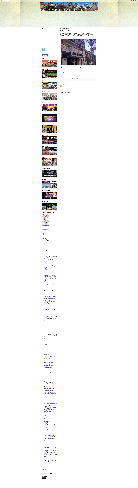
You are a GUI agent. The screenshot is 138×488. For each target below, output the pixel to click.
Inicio (79, 90)
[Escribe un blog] (75, 78)
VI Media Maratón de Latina (48, 370)
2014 (44, 234)
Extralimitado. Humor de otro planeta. (49, 394)
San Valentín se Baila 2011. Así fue (49, 461)
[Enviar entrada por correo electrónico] (72, 78)
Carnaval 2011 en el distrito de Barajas (49, 264)
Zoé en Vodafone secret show (48, 255)
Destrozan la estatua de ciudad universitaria (50, 460)
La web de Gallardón (47, 300)
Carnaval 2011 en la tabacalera (48, 364)
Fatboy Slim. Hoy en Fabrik (48, 421)
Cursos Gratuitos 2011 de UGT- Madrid (49, 309)
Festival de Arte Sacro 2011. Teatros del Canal (50, 256)
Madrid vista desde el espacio (48, 449)
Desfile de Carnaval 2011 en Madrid (49, 372)
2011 (44, 238)
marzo (45, 250)
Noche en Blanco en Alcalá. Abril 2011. (49, 315)
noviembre (45, 240)
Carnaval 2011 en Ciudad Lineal (48, 265)
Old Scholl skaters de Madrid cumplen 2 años (50, 334)
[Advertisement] (50, 18)
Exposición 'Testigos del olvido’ (48, 381)
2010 (44, 466)
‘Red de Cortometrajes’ (47, 291)
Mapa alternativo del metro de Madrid (49, 333)
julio (44, 245)
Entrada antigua (93, 90)
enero (45, 465)
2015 (44, 233)
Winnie (64, 84)
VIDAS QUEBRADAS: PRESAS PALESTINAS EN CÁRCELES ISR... (50, 408)
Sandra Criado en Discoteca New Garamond (50, 383)
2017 (44, 230)
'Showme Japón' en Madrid (48, 308)
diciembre (45, 239)
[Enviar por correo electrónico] (74, 78)
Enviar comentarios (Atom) (68, 92)
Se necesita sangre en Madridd (48, 382)
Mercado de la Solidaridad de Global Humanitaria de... (49, 355)
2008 (44, 469)
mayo (45, 248)
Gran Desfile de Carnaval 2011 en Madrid (50, 318)
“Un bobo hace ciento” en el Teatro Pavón (50, 435)
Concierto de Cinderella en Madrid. (49, 438)
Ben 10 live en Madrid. (47, 303)
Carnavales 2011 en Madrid (48, 367)
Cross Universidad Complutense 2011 (49, 402)
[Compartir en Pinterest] (78, 78)
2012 (44, 237)
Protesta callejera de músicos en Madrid (49, 392)
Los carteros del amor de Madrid (48, 459)
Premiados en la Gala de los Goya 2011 (49, 457)
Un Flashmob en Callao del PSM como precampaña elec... (49, 253)
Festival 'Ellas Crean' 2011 (47, 420)
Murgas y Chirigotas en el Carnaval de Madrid (50, 290)
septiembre (45, 243)
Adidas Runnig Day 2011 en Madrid (49, 259)
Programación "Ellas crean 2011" (48, 411)
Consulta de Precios (63, 73)
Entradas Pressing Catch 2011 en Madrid (50, 353)
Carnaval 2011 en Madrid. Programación (50, 368)
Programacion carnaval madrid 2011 (49, 289)
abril (44, 249)
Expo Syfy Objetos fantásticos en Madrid (49, 321)
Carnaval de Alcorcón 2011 (48, 310)
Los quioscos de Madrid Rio (48, 359)
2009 (44, 468)
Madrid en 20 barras (47, 358)
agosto (45, 244)
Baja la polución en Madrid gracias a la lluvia (50, 454)
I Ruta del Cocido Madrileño (48, 434)
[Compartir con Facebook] (77, 78)
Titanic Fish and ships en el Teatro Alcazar (50, 270)
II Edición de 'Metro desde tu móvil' (49, 284)
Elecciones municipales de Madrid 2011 (49, 275)
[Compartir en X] (76, 78)
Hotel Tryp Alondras (46, 371)
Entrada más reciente (64, 90)
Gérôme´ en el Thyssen (47, 430)
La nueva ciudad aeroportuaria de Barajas (50, 393)
